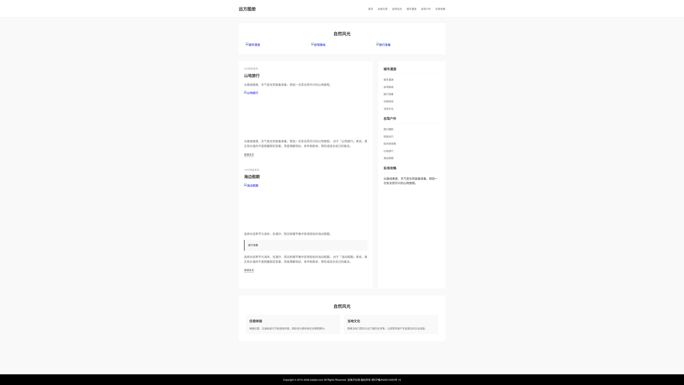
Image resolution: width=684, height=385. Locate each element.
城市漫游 (411, 9)
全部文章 (383, 9)
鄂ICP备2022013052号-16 (386, 379)
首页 (370, 9)
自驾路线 (388, 87)
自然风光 (397, 9)
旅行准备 (388, 94)
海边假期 (252, 176)
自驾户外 (426, 9)
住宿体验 (388, 101)
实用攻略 (440, 9)
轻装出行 (388, 136)
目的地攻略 (390, 143)
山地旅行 (252, 75)
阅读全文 (249, 154)
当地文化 (388, 108)
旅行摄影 (388, 129)
